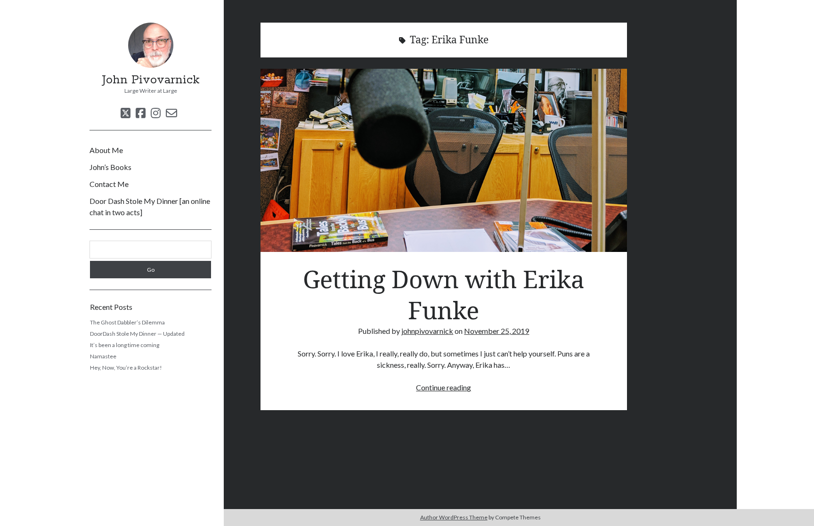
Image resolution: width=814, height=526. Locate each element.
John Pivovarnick (151, 80)
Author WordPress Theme (454, 517)
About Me (106, 150)
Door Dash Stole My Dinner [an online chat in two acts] (150, 206)
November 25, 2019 (496, 330)
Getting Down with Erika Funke (443, 160)
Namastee (103, 356)
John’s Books (110, 166)
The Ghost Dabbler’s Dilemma (127, 322)
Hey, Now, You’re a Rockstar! (126, 367)
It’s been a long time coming (124, 344)
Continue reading (443, 387)
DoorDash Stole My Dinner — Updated (137, 333)
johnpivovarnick (427, 330)
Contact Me (109, 183)
